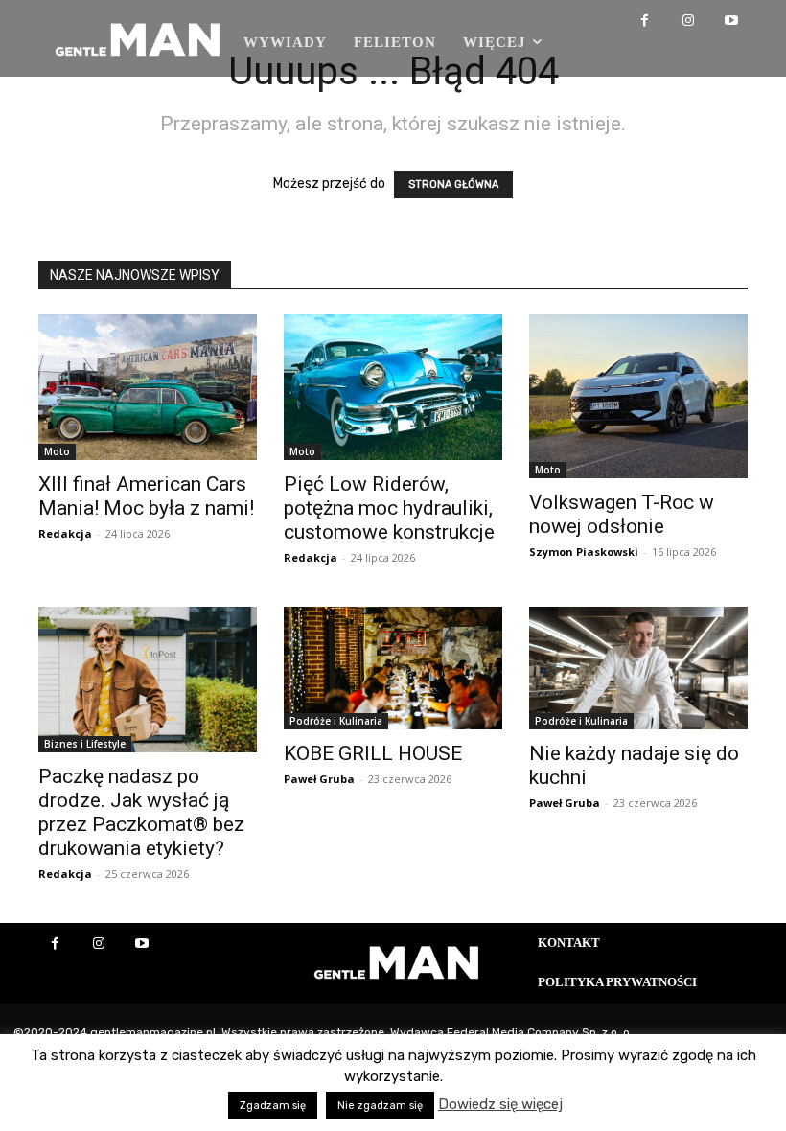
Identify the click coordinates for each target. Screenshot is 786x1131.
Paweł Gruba (319, 779)
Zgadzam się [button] (273, 1105)
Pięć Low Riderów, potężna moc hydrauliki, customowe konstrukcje (389, 508)
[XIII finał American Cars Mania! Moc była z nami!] (147, 387)
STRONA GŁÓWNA (453, 184)
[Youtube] (731, 21)
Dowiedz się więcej (500, 1104)
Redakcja (65, 533)
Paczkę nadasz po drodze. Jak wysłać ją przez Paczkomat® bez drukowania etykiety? (141, 812)
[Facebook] (644, 21)
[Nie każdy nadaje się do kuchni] (638, 668)
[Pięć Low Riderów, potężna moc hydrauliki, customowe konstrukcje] (393, 387)
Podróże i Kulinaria (335, 720)
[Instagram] (688, 21)
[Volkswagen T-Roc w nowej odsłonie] (638, 396)
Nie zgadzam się (380, 1105)
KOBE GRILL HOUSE (373, 753)
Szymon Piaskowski (583, 551)
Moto (57, 451)
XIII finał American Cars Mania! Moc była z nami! (146, 496)
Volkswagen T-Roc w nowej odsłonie (621, 514)
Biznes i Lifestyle (85, 743)
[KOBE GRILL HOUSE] (393, 668)
